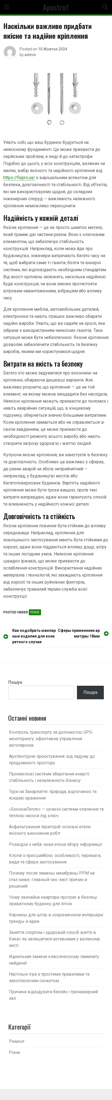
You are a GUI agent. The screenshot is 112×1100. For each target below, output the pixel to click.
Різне (34, 612)
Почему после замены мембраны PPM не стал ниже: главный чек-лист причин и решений (52, 880)
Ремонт (16, 1041)
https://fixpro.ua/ (19, 177)
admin (30, 55)
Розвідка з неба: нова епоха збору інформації (55, 844)
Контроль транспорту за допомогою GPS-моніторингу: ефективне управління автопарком (51, 739)
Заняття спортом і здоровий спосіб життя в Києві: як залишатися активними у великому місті (54, 939)
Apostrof (56, 7)
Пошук (15, 682)
